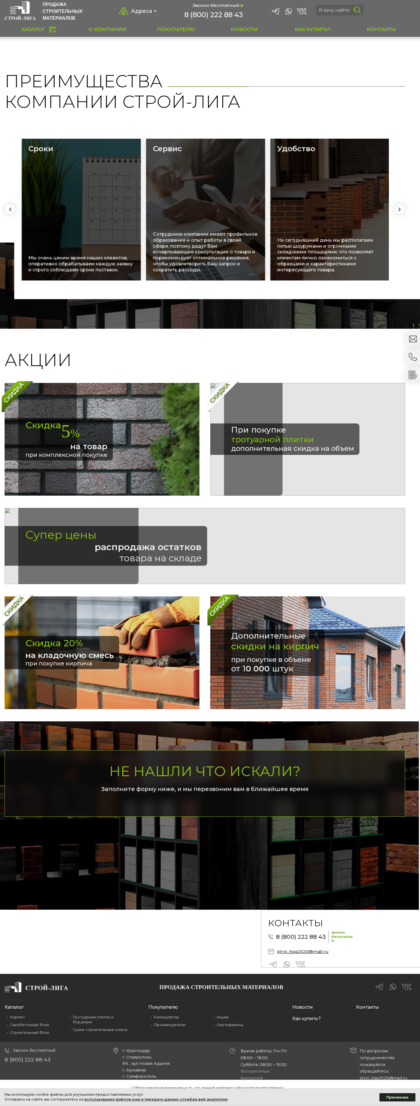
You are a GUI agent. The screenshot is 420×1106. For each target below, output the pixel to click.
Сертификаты (230, 1024)
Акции (223, 1017)
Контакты (367, 1007)
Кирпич (17, 1017)
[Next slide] (399, 209)
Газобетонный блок (29, 1024)
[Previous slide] (10, 209)
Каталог (14, 1007)
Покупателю (163, 1007)
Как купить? (306, 1018)
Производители (169, 1024)
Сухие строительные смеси (100, 1029)
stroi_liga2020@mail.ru (303, 951)
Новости (302, 1007)
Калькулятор (166, 1017)
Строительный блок (29, 1032)
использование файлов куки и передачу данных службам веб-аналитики (156, 1099)
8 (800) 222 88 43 (213, 15)
